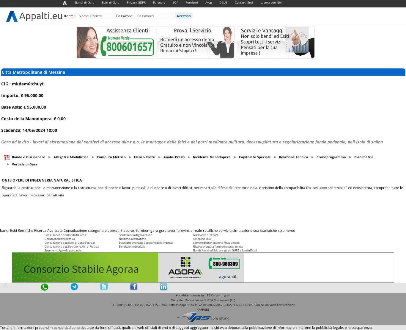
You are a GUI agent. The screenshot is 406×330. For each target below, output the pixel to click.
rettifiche (210, 230)
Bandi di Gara (85, 2)
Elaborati (127, 230)
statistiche (268, 230)
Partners (159, 2)
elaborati (112, 230)
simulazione (242, 230)
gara (154, 230)
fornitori (143, 230)
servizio (225, 230)
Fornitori (192, 2)
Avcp (208, 2)
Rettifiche (25, 230)
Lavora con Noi (271, 2)
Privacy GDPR (136, 2)
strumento (286, 230)
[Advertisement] (203, 212)
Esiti (13, 230)
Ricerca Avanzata (48, 230)
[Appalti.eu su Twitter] (104, 289)
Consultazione (75, 230)
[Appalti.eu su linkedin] (163, 289)
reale (197, 230)
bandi (4, 230)
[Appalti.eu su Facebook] (134, 289)
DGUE (223, 2)
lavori (172, 230)
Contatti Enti (244, 2)
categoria (96, 230)
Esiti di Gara (110, 2)
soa (256, 230)
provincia (185, 230)
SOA (175, 2)
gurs (162, 230)
